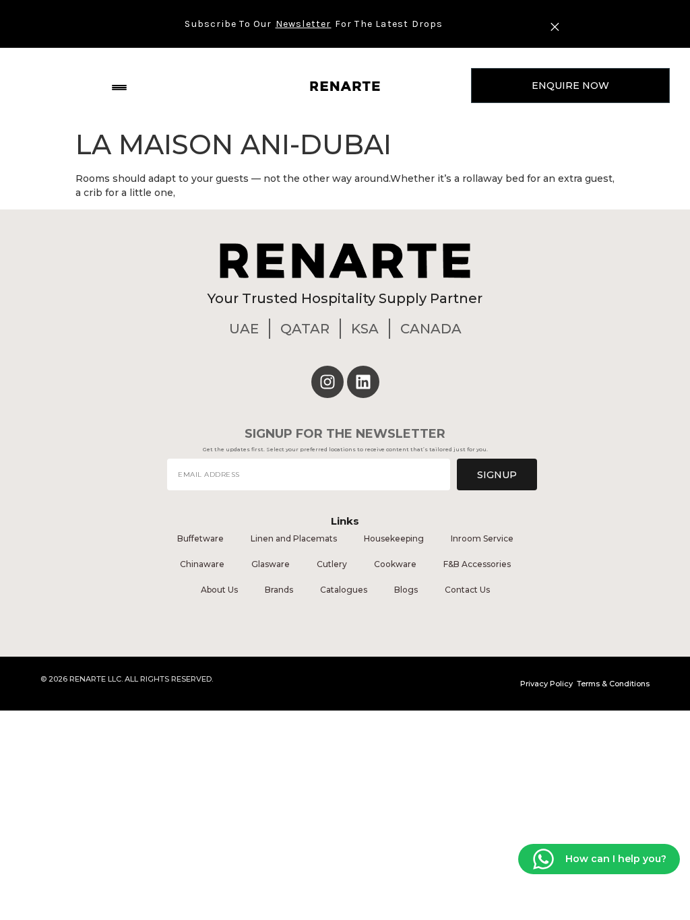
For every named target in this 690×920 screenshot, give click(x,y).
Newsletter (304, 24)
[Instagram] (327, 382)
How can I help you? (615, 858)
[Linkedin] (363, 382)
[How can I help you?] (543, 859)
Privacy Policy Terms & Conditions (585, 683)
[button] (119, 86)
